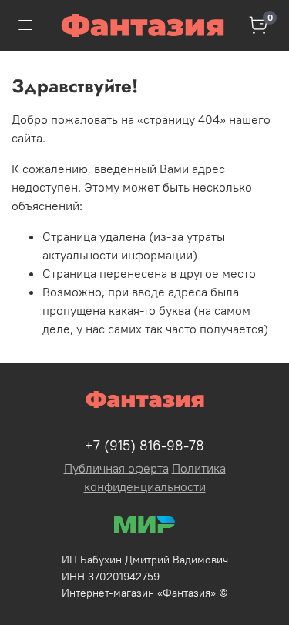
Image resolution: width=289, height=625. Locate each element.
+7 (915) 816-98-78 (144, 445)
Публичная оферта (116, 468)
